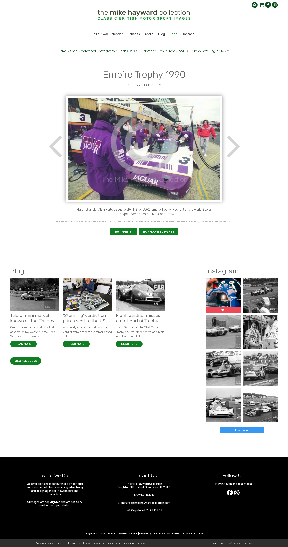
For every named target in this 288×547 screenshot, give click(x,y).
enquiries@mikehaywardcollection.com (145, 503)
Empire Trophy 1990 (172, 51)
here (142, 543)
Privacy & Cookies (169, 533)
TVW (155, 533)
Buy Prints (123, 231)
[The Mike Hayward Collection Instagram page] (275, 5)
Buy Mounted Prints (158, 231)
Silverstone (146, 51)
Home (63, 51)
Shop (73, 51)
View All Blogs (25, 361)
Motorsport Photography (98, 51)
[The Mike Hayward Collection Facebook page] (268, 5)
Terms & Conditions (192, 533)
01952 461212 (145, 495)
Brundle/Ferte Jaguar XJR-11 (209, 51)
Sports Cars (127, 51)
